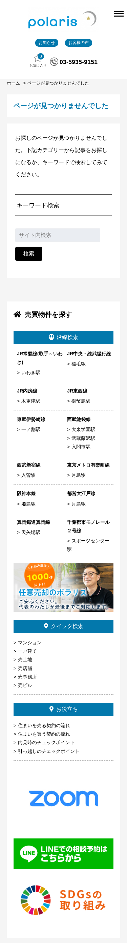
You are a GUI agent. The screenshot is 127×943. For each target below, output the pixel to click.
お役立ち (67, 709)
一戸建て (27, 651)
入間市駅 (80, 446)
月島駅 (78, 475)
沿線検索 (67, 337)
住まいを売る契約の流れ (44, 725)
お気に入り (37, 61)
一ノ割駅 (30, 429)
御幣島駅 (80, 401)
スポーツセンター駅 (88, 545)
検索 (28, 253)
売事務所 (27, 676)
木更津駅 (30, 401)
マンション (30, 642)
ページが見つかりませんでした (58, 83)
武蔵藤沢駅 (83, 438)
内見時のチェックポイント (46, 742)
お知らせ (47, 42)
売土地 (25, 659)
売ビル (25, 685)
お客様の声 (78, 42)
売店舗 (25, 668)
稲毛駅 (78, 363)
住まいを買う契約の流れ (44, 734)
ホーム (14, 83)
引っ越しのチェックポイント (49, 751)
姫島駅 (28, 504)
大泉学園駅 (83, 429)
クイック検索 (67, 626)
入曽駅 (28, 475)
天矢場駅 (30, 532)
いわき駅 (30, 372)
